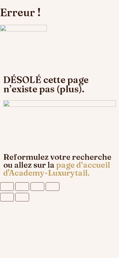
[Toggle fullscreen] (37, 186)
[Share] (22, 186)
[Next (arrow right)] (22, 197)
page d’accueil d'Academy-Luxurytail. (56, 169)
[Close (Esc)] (7, 186)
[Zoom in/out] (53, 186)
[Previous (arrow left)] (7, 197)
